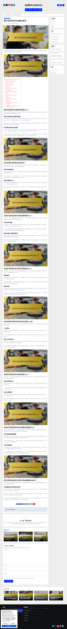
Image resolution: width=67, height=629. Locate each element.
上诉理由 (7, 96)
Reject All (13, 623)
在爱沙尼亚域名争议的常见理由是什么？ (11, 91)
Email (5, 569)
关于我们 (35, 9)
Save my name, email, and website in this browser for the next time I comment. (19, 578)
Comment (6, 549)
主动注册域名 (8, 104)
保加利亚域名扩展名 (55, 39)
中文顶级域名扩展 (54, 36)
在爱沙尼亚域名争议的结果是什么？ (10, 98)
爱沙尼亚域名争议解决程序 (15, 21)
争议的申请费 (8, 89)
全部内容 (30, 9)
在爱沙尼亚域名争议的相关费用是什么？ (11, 88)
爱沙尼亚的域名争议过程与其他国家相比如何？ (12, 105)
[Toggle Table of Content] (19, 80)
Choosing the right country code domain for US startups (41, 598)
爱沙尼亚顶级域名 (7, 18)
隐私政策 (26, 620)
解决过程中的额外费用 (9, 90)
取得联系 (39, 9)
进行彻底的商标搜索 (9, 103)
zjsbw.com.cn (33, 5)
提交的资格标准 (8, 85)
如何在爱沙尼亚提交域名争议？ (9, 84)
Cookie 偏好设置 (28, 610)
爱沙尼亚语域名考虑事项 (10, 536)
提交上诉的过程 (8, 97)
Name (5, 564)
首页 (26, 9)
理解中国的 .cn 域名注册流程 (56, 62)
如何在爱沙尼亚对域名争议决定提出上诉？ (11, 95)
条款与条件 (27, 615)
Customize (5, 623)
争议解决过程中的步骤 (9, 83)
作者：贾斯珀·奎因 (10, 23)
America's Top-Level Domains (56, 34)
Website (5, 573)
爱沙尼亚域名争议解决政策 (10, 82)
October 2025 (54, 72)
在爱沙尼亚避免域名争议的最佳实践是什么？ (11, 102)
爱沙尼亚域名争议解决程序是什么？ (10, 81)
